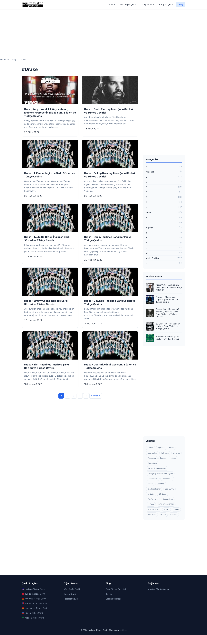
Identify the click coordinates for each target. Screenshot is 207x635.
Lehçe (173, 458)
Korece (163, 458)
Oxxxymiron (168, 499)
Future (176, 509)
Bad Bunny (169, 489)
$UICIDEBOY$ (153, 509)
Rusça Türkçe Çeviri (34, 613)
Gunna (163, 514)
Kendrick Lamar (154, 489)
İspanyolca (152, 453)
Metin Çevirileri (164, 258)
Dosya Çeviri (148, 4)
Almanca (164, 171)
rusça (171, 448)
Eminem (173, 514)
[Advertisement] (103, 31)
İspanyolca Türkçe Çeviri (36, 608)
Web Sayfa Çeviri (128, 4)
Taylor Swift (153, 479)
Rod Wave (152, 514)
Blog (181, 4)
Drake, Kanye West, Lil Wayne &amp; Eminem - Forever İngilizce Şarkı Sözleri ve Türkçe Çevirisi (50, 112)
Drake (150, 484)
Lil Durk (151, 504)
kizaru (166, 509)
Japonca (160, 484)
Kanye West (152, 463)
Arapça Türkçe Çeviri (34, 618)
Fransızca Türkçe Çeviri (36, 603)
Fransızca (152, 458)
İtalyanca (165, 453)
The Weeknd (153, 499)
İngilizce (164, 227)
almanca (176, 453)
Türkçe (150, 448)
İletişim (109, 594)
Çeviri (112, 4)
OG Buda (162, 494)
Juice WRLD (167, 479)
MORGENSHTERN (166, 504)
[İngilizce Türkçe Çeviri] (33, 4)
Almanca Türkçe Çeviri (35, 598)
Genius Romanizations (157, 468)
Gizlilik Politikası (113, 599)
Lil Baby (151, 494)
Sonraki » (95, 395)
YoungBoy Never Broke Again (160, 473)
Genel (164, 212)
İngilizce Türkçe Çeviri (35, 589)
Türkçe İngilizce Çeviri (35, 594)
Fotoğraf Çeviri (166, 4)
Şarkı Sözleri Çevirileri (116, 589)
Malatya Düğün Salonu (158, 589)
